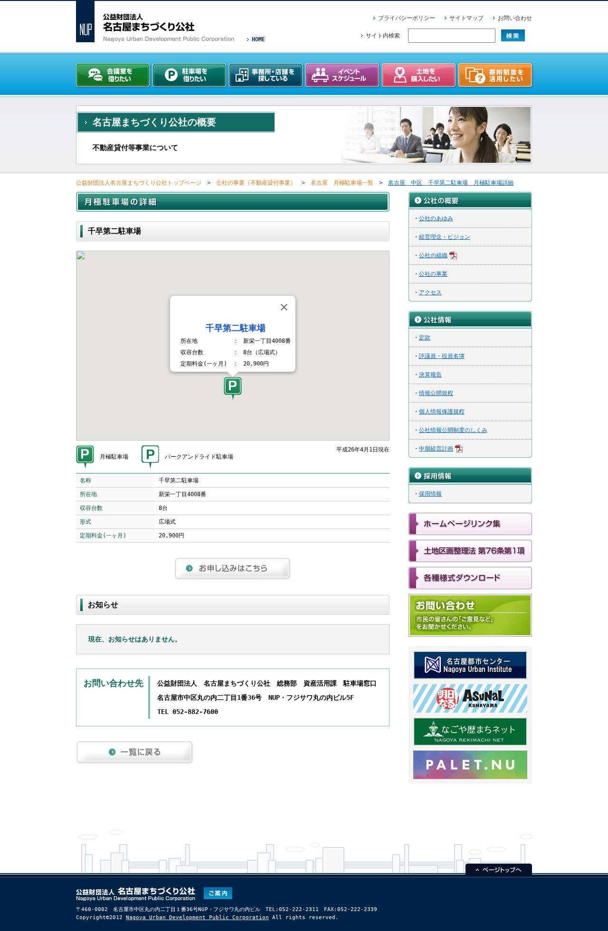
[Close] (284, 307)
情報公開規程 (436, 393)
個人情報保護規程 (442, 411)
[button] (233, 388)
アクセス (430, 292)
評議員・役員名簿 (442, 356)
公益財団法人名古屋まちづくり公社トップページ (138, 182)
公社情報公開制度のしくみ (453, 430)
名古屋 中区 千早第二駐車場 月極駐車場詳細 (450, 182)
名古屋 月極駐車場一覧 (342, 182)
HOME (258, 39)
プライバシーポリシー (406, 18)
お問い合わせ (515, 18)
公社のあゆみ (436, 218)
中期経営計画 (436, 448)
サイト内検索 (383, 35)
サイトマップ (466, 18)
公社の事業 (433, 274)
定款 (424, 337)
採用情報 (430, 493)
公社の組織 (433, 255)
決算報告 (430, 374)
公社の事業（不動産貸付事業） (256, 182)
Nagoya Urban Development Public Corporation (197, 917)
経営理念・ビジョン (444, 237)
